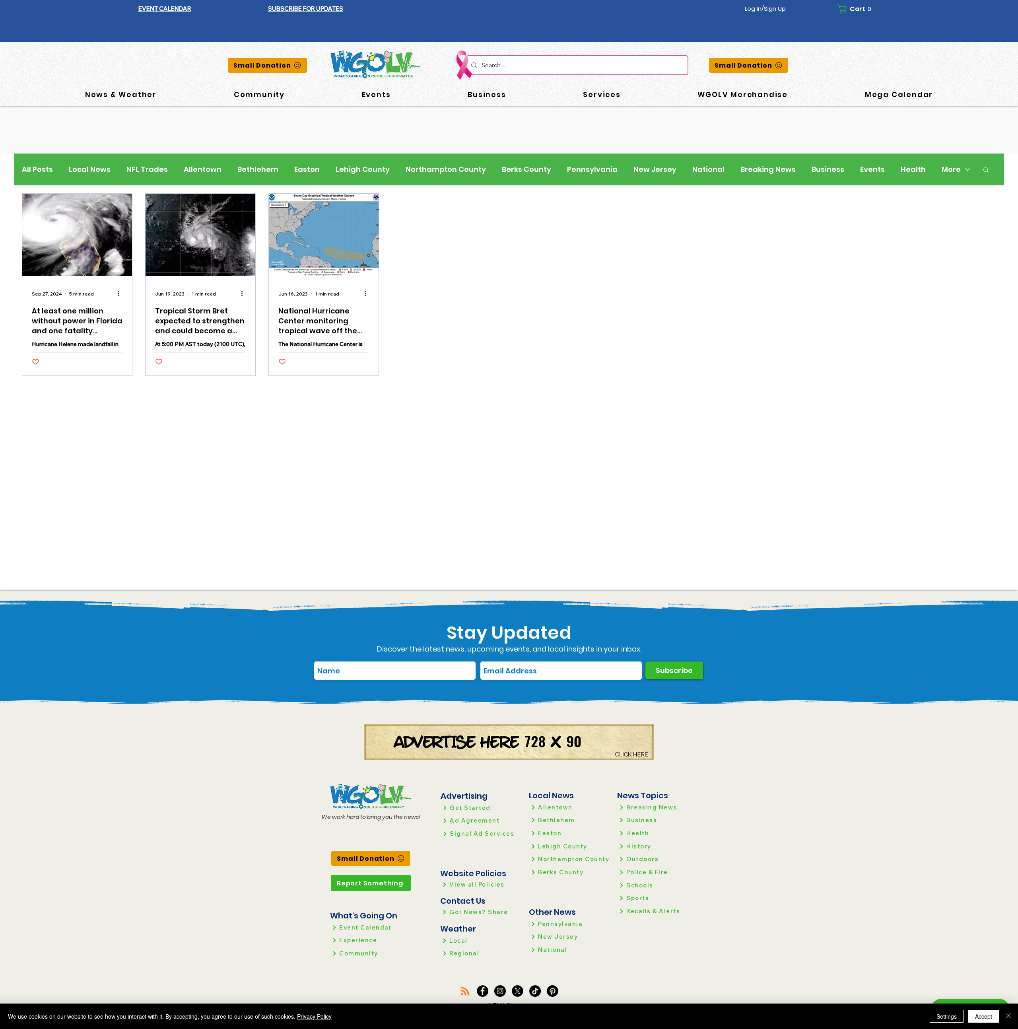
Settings (946, 1016)
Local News (90, 169)
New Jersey (654, 169)
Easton (307, 169)
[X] (517, 991)
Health (913, 169)
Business (828, 169)
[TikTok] (535, 991)
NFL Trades (147, 169)
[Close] (1008, 1016)
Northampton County (446, 169)
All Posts (37, 169)
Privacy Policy (314, 1016)
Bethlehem (257, 169)
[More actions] (121, 294)
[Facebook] (482, 991)
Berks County (526, 169)
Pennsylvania (592, 169)
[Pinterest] (552, 991)
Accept (983, 1016)
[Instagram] (500, 991)
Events (872, 169)
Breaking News (768, 169)
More (951, 169)
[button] (305, 8)
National (708, 169)
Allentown (202, 169)
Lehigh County (363, 169)
